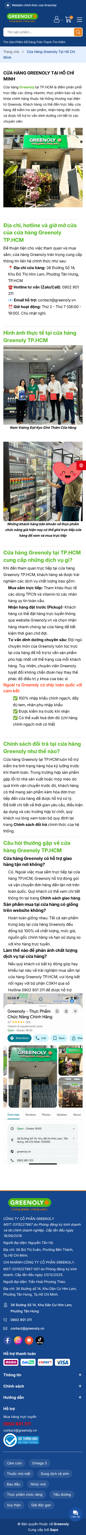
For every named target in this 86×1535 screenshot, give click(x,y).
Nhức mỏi (38, 1484)
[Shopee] (29, 1340)
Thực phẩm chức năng (25, 1494)
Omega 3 (39, 1463)
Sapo (54, 1530)
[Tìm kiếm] (78, 32)
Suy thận (14, 1505)
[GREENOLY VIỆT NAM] (22, 19)
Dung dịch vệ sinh (55, 1474)
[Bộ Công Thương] (21, 1440)
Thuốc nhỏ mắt (18, 1474)
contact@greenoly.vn (27, 1328)
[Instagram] (18, 1340)
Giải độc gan (41, 1505)
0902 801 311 (21, 1320)
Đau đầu (13, 1484)
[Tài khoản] (57, 19)
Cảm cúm (14, 1463)
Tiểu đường (62, 1494)
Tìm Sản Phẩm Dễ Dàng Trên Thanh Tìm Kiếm (34, 42)
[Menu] (79, 19)
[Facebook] (7, 1340)
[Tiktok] (40, 1340)
